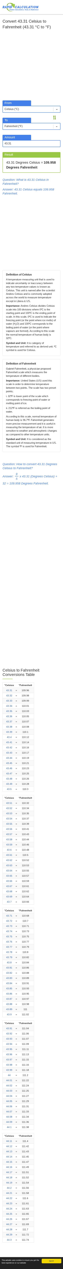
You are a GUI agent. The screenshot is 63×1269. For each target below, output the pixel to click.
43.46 (9, 768)
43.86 (9, 993)
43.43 (9, 752)
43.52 (9, 808)
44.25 (9, 1213)
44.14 (9, 1156)
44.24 (9, 1208)
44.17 (9, 1172)
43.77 (9, 947)
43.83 (9, 978)
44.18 (9, 1177)
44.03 (9, 1090)
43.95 (9, 1049)
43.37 (9, 721)
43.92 (9, 1033)
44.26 (9, 1219)
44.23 (9, 1203)
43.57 (9, 834)
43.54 (9, 818)
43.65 (9, 875)
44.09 (9, 1122)
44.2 (9, 1188)
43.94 (9, 1044)
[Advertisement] (31, 63)
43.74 (9, 931)
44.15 (9, 1162)
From (8, 103)
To (6, 120)
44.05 (9, 1101)
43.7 (9, 901)
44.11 (9, 1141)
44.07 (9, 1111)
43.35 (9, 711)
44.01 (9, 1080)
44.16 (9, 1167)
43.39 (9, 732)
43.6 (9, 849)
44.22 (9, 1198)
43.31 (9, 690)
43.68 (9, 891)
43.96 (9, 1054)
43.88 (9, 1004)
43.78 (9, 952)
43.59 (9, 844)
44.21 (9, 1193)
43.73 (9, 926)
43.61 (9, 855)
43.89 (9, 1009)
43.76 (9, 941)
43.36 (9, 716)
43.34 (9, 706)
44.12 (9, 1146)
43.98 (9, 1064)
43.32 (9, 695)
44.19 (9, 1182)
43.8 (9, 962)
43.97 (9, 1059)
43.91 (9, 1028)
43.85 (9, 988)
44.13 (9, 1151)
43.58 (9, 839)
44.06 (9, 1106)
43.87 (9, 999)
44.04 (9, 1096)
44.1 (9, 1127)
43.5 (9, 789)
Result (9, 154)
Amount (10, 137)
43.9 (9, 1014)
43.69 (9, 896)
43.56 (9, 829)
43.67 (9, 886)
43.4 (9, 737)
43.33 (9, 700)
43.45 (9, 763)
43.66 (9, 881)
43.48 (9, 778)
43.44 (9, 758)
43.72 (9, 921)
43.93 (9, 1038)
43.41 (9, 742)
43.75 (9, 936)
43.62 (9, 860)
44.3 (9, 1239)
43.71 (9, 915)
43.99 (9, 1070)
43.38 (9, 726)
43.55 (9, 823)
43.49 (9, 784)
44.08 (9, 1116)
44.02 (9, 1085)
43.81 (9, 967)
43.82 (9, 973)
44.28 (9, 1229)
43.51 (9, 803)
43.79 (9, 957)
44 (9, 1075)
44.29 (9, 1234)
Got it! (51, 1261)
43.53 (9, 813)
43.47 (9, 773)
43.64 (9, 870)
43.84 (9, 983)
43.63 (9, 865)
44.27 (9, 1224)
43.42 (9, 747)
